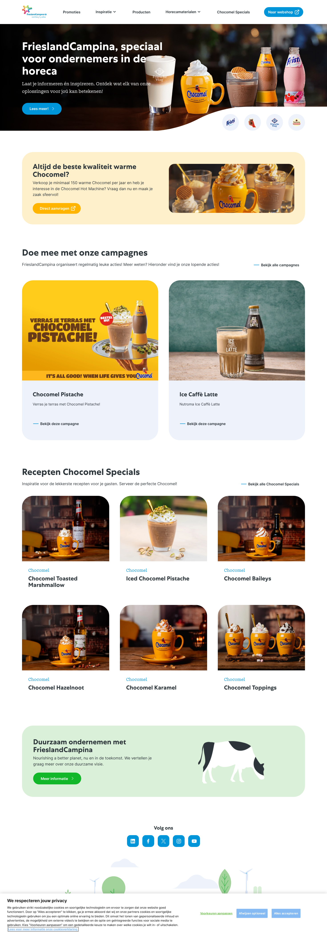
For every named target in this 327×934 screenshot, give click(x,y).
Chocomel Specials (233, 12)
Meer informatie (54, 778)
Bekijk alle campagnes (280, 265)
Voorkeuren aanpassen (216, 913)
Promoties (72, 12)
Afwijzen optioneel (252, 913)
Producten (141, 12)
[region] (163, 913)
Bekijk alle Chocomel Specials (273, 484)
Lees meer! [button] (39, 108)
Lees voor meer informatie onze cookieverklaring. (43, 929)
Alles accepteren (286, 913)
